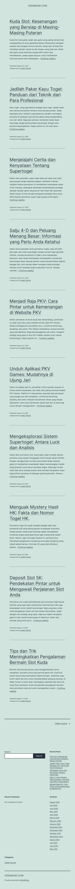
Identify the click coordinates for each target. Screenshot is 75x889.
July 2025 (53, 843)
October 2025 (55, 833)
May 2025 (54, 849)
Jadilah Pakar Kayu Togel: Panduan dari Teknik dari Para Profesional (36, 94)
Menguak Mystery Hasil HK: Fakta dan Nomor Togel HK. (34, 512)
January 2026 (55, 824)
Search (7, 752)
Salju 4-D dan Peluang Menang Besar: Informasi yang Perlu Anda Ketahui (35, 236)
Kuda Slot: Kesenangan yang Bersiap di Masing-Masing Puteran (35, 27)
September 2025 (56, 837)
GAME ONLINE (26, 68)
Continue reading (47, 59)
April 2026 (54, 815)
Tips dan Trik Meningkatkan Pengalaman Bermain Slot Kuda (37, 656)
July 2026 (53, 805)
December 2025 (56, 827)
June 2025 (54, 846)
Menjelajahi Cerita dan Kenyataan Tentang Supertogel (33, 165)
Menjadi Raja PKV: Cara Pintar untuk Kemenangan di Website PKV (36, 306)
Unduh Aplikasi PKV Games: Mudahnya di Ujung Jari (31, 374)
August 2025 (55, 840)
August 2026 (55, 802)
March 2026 (54, 818)
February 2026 (55, 821)
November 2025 (56, 830)
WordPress (25, 880)
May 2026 (54, 812)
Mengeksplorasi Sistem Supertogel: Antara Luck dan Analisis (35, 442)
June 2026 (54, 808)
